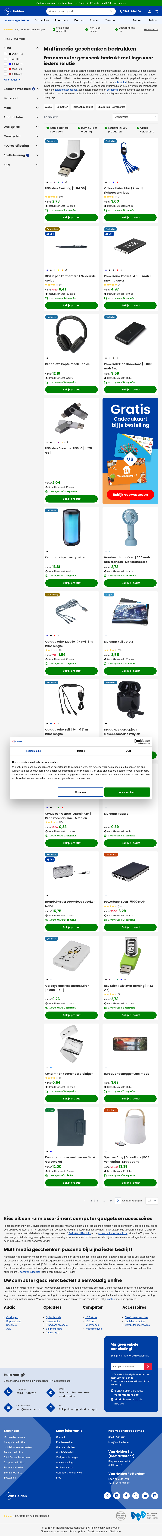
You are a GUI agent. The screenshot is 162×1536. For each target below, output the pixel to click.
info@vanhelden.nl (118, 1442)
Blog (58, 1477)
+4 (125, 979)
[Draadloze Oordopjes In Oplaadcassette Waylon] (130, 700)
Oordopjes (12, 1317)
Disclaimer (115, 1531)
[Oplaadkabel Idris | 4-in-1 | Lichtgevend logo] (130, 158)
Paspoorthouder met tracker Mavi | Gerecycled (71, 1159)
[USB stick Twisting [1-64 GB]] (71, 158)
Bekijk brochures (13, 1472)
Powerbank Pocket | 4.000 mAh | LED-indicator (127, 278)
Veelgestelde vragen (67, 1457)
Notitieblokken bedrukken (18, 1447)
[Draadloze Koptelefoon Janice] (71, 334)
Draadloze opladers (57, 1324)
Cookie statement (97, 1531)
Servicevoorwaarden (121, 1381)
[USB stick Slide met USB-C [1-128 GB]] (71, 418)
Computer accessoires (137, 1324)
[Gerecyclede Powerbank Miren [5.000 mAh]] (71, 956)
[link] (80, 1200)
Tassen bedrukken (14, 1467)
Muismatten (92, 1324)
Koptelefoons (13, 1321)
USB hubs (90, 1321)
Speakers (11, 1324)
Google (138, 1381)
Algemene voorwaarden (54, 1531)
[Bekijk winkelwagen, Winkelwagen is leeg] (156, 11)
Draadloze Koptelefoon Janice (67, 364)
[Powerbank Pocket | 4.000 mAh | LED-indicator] (130, 246)
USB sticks (91, 1317)
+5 (66, 270)
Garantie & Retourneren (69, 1472)
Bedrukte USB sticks (80, 1233)
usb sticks (120, 82)
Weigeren (80, 792)
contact (111, 1299)
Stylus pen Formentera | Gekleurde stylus (70, 278)
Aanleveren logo (65, 1462)
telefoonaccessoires (66, 89)
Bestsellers (10, 1477)
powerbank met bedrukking (113, 1233)
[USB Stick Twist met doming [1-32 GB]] (130, 956)
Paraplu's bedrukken (15, 1442)
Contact (60, 1437)
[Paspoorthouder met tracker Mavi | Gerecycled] (71, 1127)
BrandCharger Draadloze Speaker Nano (70, 904)
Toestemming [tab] (33, 750)
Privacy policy (77, 1531)
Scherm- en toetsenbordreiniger (69, 1074)
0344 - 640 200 (132, 11)
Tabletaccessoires (135, 1321)
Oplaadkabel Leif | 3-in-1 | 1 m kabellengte (66, 732)
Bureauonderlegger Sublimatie (126, 1074)
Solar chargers (54, 1328)
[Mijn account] (149, 11)
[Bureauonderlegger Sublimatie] (130, 1044)
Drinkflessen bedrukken (17, 1457)
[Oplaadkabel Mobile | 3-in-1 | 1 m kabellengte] (71, 612)
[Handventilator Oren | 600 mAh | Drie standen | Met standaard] (130, 527)
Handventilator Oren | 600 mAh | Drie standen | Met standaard (128, 559)
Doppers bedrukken (14, 1462)
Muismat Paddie (116, 814)
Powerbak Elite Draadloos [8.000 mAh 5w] (128, 366)
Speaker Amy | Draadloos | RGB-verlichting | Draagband (127, 1159)
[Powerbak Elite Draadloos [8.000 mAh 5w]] (130, 334)
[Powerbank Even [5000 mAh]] (130, 872)
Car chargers (53, 1332)
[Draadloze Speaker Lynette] (71, 527)
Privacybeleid (120, 1378)
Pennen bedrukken (14, 1452)
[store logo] (42, 1496)
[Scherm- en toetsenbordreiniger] (71, 1044)
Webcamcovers (94, 1328)
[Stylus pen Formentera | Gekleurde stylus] (71, 246)
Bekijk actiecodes (116, 3)
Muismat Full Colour (118, 642)
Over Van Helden (65, 1447)
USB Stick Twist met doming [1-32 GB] (128, 988)
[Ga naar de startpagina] (14, 11)
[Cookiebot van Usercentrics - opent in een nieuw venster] (136, 741)
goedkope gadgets (30, 1271)
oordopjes (112, 89)
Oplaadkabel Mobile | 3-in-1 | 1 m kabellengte (69, 644)
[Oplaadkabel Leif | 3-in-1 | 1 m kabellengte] (71, 700)
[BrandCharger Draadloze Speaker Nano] (71, 872)
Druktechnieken (64, 1467)
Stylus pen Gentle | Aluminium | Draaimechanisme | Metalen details (68, 816)
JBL (8, 1328)
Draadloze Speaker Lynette (64, 557)
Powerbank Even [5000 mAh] (125, 902)
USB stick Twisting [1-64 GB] (65, 188)
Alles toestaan (127, 792)
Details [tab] (81, 750)
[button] (37, 48)
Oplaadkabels (53, 1317)
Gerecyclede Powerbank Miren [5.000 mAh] (67, 988)
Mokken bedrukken (14, 1437)
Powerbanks (53, 1321)
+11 (66, 442)
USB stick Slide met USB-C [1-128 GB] (68, 450)
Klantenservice (151, 29)
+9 (66, 182)
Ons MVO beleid (65, 1452)
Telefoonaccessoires (136, 1317)
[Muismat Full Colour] (130, 612)
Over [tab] (128, 750)
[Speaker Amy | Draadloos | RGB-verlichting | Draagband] (130, 1127)
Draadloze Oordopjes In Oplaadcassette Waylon (122, 732)
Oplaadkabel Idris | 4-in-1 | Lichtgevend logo (123, 190)
